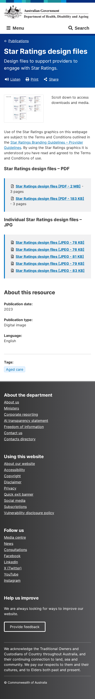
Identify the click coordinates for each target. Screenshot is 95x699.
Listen (15, 79)
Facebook (12, 556)
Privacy (10, 488)
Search (82, 28)
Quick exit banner (18, 494)
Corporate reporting (21, 414)
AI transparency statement (26, 420)
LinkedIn (11, 562)
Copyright (12, 476)
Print (34, 79)
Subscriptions (15, 506)
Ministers (11, 408)
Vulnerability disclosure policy (29, 513)
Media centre (15, 537)
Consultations (15, 549)
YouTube (11, 574)
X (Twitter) (13, 568)
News (8, 543)
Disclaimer (12, 482)
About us (11, 402)
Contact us (13, 433)
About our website (19, 463)
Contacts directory (20, 439)
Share (54, 79)
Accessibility (14, 470)
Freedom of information (24, 426)
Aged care (14, 369)
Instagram (12, 580)
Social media (14, 500)
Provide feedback (25, 627)
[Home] (47, 12)
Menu (17, 28)
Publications (18, 41)
